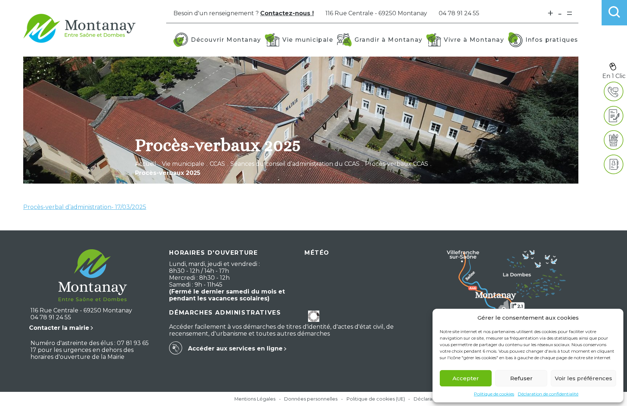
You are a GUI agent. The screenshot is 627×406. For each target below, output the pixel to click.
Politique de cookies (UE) (376, 399)
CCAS (217, 163)
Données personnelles (310, 399)
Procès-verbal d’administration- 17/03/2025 (84, 207)
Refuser (521, 378)
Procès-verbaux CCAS (396, 163)
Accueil (145, 163)
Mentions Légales (254, 399)
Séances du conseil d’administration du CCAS (295, 163)
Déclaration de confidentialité (548, 394)
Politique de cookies (494, 394)
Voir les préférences (583, 378)
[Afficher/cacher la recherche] (614, 12)
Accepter (465, 378)
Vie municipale (183, 163)
